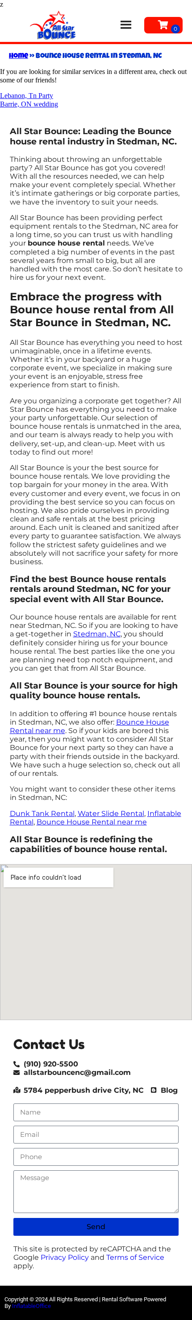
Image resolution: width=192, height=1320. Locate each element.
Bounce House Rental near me (92, 822)
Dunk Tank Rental (42, 813)
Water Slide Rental (111, 813)
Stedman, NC (97, 634)
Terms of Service (135, 1257)
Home (18, 56)
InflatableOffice (31, 1306)
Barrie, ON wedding (29, 104)
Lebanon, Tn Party (26, 95)
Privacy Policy (65, 1257)
